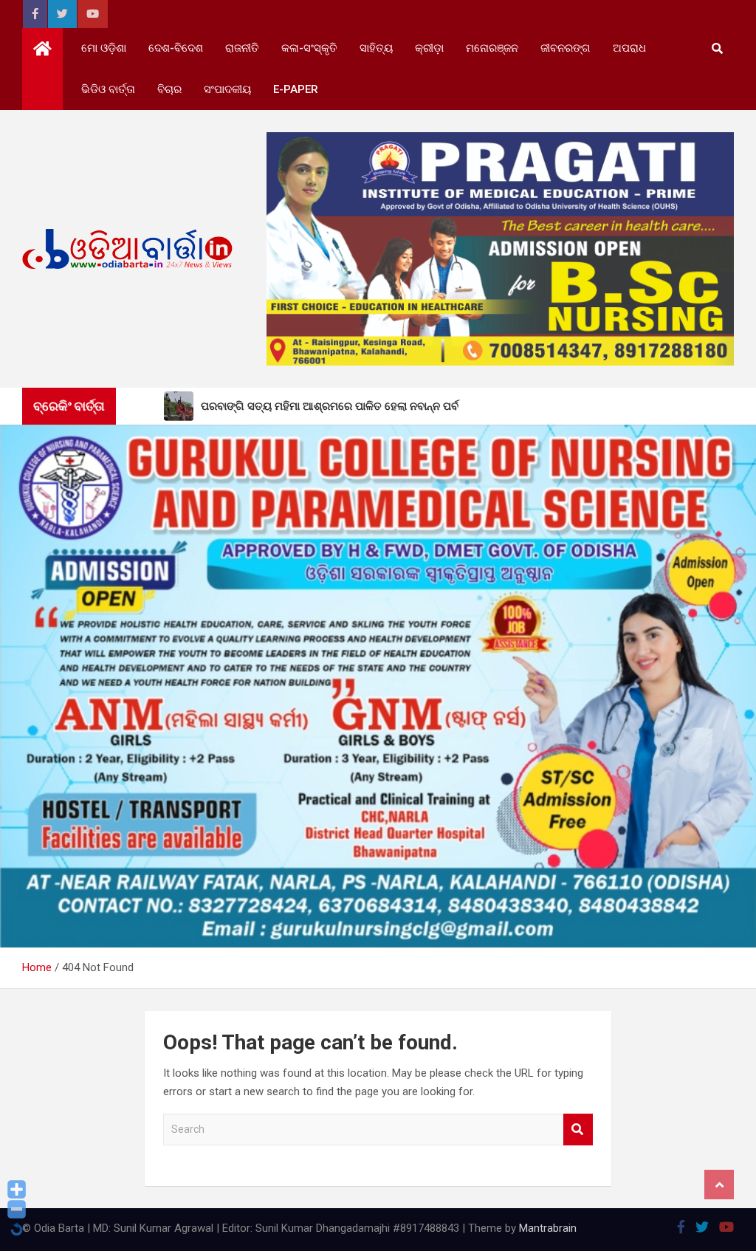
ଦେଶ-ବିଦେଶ (175, 48)
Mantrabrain (548, 1228)
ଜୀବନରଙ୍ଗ (565, 48)
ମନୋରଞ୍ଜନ (492, 48)
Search (578, 1129)
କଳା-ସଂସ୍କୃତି (309, 48)
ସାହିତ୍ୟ (376, 48)
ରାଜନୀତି (242, 48)
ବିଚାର (169, 89)
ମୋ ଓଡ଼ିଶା (103, 48)
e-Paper (295, 89)
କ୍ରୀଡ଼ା (429, 48)
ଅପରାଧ (629, 48)
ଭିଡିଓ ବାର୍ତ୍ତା (108, 89)
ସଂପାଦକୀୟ (227, 89)
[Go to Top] (719, 1184)
